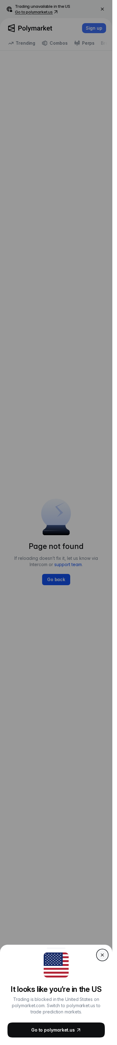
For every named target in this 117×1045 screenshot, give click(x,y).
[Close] (102, 955)
